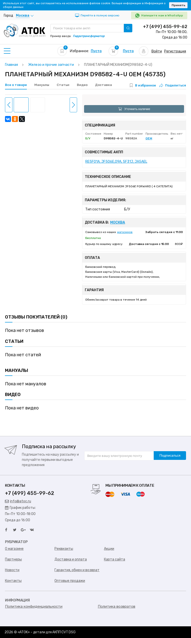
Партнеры (13, 559)
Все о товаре (16, 85)
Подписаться (170, 455)
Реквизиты (63, 549)
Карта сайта (114, 559)
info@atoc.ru (20, 501)
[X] (22, 119)
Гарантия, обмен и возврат (76, 570)
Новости (12, 570)
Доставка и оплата (70, 559)
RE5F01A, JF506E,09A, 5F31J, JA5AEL (116, 162)
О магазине (14, 549)
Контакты (13, 581)
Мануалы (41, 85)
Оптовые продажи (69, 581)
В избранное (145, 85)
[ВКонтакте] (8, 119)
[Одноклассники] (15, 119)
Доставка (103, 85)
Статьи (63, 85)
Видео (82, 85)
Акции (109, 549)
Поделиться (175, 85)
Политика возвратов (116, 606)
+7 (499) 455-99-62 (165, 26)
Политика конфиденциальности (33, 606)
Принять (178, 5)
